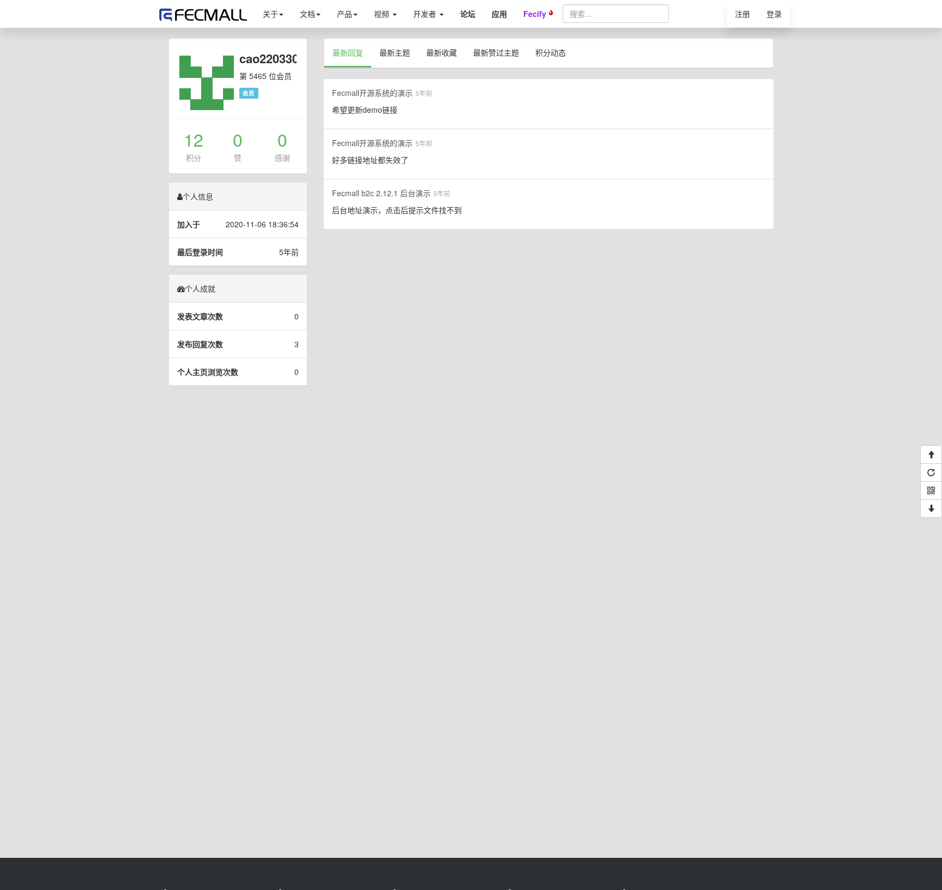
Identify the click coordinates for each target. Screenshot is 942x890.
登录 (774, 13)
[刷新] (931, 472)
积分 (193, 157)
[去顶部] (931, 454)
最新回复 (348, 52)
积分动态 (550, 52)
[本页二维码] (931, 490)
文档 (307, 13)
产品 (344, 13)
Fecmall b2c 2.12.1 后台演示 (381, 192)
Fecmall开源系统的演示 (372, 92)
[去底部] (931, 508)
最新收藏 (441, 52)
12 (193, 139)
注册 (742, 13)
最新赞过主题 (496, 52)
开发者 (425, 13)
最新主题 (394, 52)
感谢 (282, 157)
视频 (382, 13)
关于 (270, 13)
